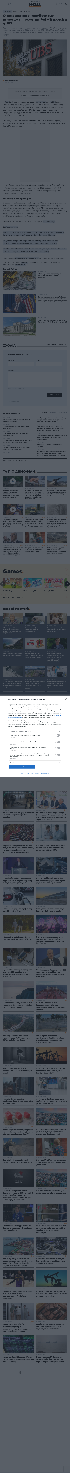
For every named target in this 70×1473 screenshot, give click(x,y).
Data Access (35, 773)
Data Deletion (25, 773)
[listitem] (35, 731)
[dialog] (35, 736)
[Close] (66, 699)
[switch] (57, 735)
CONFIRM (22, 767)
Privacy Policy (45, 773)
